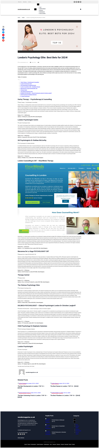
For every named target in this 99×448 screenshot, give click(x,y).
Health (23, 17)
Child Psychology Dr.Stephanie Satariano (29, 94)
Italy (51, 444)
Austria (62, 444)
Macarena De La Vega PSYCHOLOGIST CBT (29, 88)
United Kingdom (40, 444)
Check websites (21, 437)
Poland (73, 444)
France (29, 444)
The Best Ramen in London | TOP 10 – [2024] (64, 386)
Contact (29, 1)
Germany (54, 444)
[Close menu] (38, 4)
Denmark (66, 444)
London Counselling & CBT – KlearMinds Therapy (30, 86)
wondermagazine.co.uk (24, 9)
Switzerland (33, 444)
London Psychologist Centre (26, 83)
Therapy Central (24, 90)
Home (19, 17)
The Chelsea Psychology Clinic (27, 91)
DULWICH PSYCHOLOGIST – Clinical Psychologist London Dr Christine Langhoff (36, 93)
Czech (25, 444)
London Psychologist (25, 96)
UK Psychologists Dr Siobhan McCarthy (28, 85)
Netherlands (46, 444)
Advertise (25, 1)
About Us (19, 1)
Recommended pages (23, 432)
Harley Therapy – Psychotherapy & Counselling (30, 82)
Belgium (58, 444)
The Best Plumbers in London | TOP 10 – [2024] (65, 395)
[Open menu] (35, 9)
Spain (70, 444)
